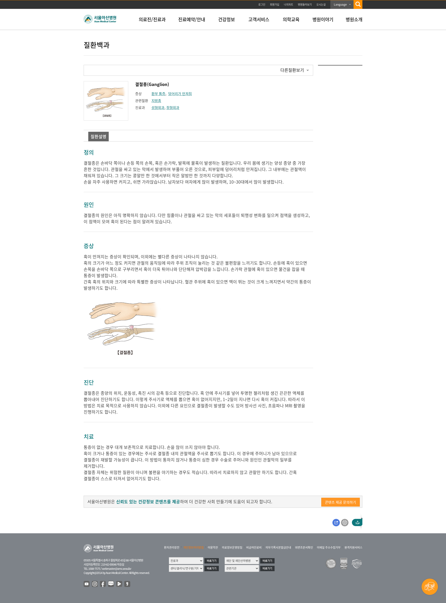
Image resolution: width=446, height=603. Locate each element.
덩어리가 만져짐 (180, 93)
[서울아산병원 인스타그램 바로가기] (95, 584)
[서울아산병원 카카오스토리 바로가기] (127, 584)
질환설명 (98, 136)
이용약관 (213, 547)
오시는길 (321, 5)
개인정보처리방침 (193, 547)
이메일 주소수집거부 (329, 547)
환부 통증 (158, 93)
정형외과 (172, 107)
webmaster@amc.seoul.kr (116, 569)
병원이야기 (322, 19)
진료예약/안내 (191, 19)
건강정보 (226, 19)
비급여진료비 (254, 547)
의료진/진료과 (152, 19)
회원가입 (274, 5)
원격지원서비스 (353, 547)
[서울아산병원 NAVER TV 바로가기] (119, 584)
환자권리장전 (171, 547)
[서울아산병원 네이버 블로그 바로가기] (111, 584)
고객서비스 (258, 19)
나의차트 (288, 5)
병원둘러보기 (305, 5)
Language (340, 4)
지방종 (156, 100)
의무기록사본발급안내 (278, 547)
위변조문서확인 (304, 547)
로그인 (261, 5)
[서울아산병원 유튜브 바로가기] (87, 584)
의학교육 (291, 19)
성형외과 (157, 107)
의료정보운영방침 (232, 547)
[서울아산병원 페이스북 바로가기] (103, 584)
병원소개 (354, 19)
